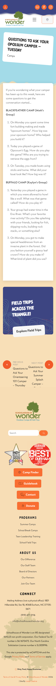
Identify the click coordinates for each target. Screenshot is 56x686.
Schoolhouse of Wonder (38, 677)
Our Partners (28, 577)
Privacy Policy (18, 656)
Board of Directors (28, 571)
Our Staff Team (28, 565)
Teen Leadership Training (28, 536)
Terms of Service (37, 656)
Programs (28, 517)
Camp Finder (31, 472)
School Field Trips (28, 542)
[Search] (43, 433)
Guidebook (30, 483)
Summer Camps (28, 524)
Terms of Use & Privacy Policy (14, 677)
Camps (11, 56)
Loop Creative (31, 681)
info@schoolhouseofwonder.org (28, 621)
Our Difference (28, 559)
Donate (30, 505)
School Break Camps (28, 530)
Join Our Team (28, 583)
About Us (28, 553)
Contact (31, 494)
